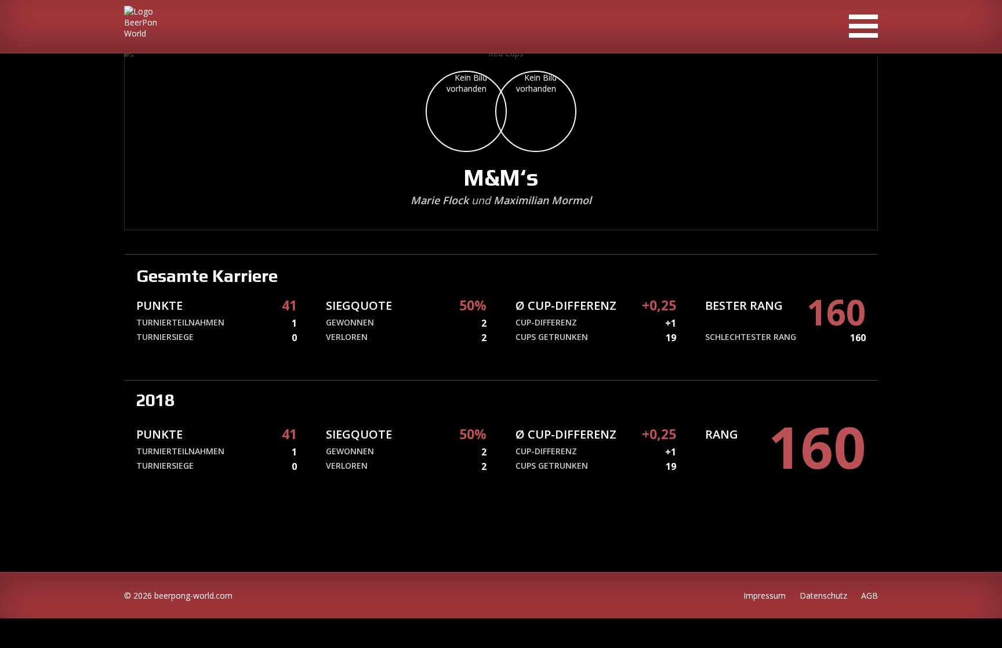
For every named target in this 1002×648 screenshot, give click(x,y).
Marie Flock (440, 200)
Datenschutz (823, 595)
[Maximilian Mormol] (535, 111)
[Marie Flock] (466, 111)
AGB (869, 595)
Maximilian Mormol (542, 200)
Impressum (764, 595)
